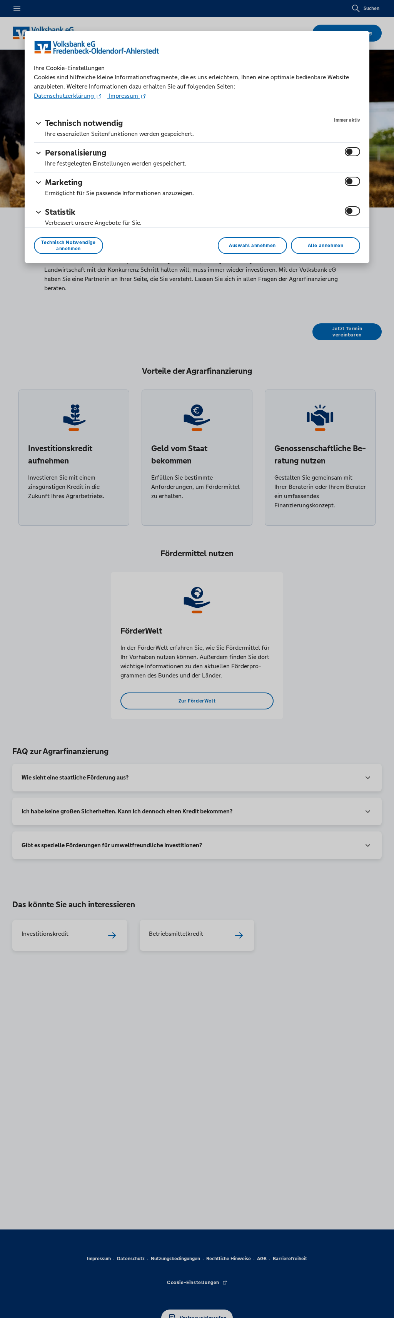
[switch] (352, 151)
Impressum (123, 95)
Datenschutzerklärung (64, 95)
